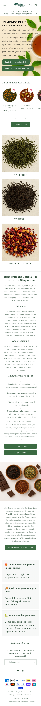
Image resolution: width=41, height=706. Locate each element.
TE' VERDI (19, 175)
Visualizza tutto (20, 124)
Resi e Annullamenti (20, 643)
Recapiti (32, 701)
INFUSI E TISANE (19, 263)
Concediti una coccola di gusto (20, 547)
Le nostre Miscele (20, 446)
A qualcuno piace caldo (9, 107)
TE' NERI (19, 219)
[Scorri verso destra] (25, 118)
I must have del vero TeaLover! (17, 68)
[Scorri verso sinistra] (15, 118)
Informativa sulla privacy (24, 694)
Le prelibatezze (20, 453)
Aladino (27, 105)
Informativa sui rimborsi (21, 698)
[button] (4, 4)
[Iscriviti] (34, 662)
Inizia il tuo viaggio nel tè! (15, 62)
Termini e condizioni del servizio (18, 701)
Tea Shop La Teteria (20, 692)
